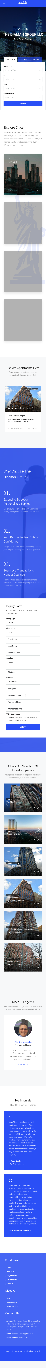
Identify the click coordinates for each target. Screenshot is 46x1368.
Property (9, 677)
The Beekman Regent (16, 416)
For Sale (16, 799)
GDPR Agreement (13, 714)
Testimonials (12, 1302)
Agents (9, 1298)
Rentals (10, 1284)
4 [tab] (25, 437)
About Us (10, 1272)
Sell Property (12, 1280)
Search (23, 104)
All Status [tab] (11, 60)
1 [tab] (14, 437)
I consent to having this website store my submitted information (21, 718)
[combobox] (23, 70)
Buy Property (12, 1276)
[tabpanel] (23, 409)
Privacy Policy (12, 1306)
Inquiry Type (10, 618)
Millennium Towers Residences (19, 930)
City (5, 75)
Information (10, 628)
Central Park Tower (14, 834)
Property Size (9, 93)
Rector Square (12, 962)
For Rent (10, 799)
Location (9, 658)
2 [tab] (18, 437)
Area (5, 84)
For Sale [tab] (36, 60)
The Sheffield (11, 802)
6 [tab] (32, 437)
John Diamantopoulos (18, 428)
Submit (23, 727)
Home (9, 1268)
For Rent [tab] (24, 60)
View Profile (23, 1064)
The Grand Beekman (14, 866)
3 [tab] (21, 437)
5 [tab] (28, 437)
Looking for (8, 66)
